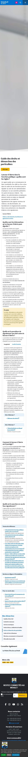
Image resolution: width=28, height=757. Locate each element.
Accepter (3, 754)
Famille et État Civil (8, 619)
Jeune (8, 662)
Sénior (11, 662)
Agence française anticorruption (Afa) (14, 601)
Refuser (9, 754)
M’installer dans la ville (9, 639)
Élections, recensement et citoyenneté (13, 636)
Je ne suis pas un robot (6, 695)
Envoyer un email (14, 723)
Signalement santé (10, 577)
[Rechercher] (20, 2)
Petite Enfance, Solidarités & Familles (13, 627)
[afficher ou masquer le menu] (25, 2)
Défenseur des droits (12, 418)
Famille (4, 662)
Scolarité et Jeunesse (9, 621)
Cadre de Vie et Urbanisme (10, 633)
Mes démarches (8, 616)
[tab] (7, 344)
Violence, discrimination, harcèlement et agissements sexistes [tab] (13, 217)
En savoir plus (16, 754)
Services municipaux (9, 624)
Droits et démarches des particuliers (13, 630)
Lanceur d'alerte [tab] (7, 214)
